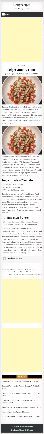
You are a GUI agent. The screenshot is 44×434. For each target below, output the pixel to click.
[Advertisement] (22, 40)
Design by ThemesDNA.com (22, 430)
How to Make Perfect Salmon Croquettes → (25, 274)
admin (8, 74)
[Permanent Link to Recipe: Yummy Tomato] (22, 90)
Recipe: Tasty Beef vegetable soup (15, 412)
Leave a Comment (32, 74)
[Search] (42, 14)
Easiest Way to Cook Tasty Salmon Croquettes (20, 381)
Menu (7, 14)
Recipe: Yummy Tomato (22, 69)
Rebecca (22, 65)
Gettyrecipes (22, 5)
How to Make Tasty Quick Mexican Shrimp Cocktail (22, 407)
